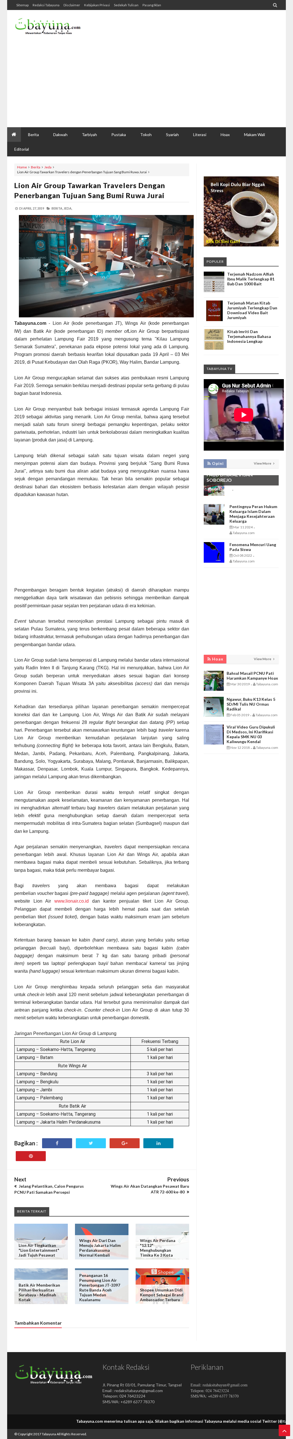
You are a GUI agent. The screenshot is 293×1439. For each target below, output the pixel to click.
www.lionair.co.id (71, 901)
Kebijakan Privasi (97, 5)
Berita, (57, 208)
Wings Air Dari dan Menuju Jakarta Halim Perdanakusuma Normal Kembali (100, 1247)
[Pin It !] (31, 1156)
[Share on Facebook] (57, 1143)
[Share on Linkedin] (158, 1143)
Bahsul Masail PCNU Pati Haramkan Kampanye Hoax (252, 675)
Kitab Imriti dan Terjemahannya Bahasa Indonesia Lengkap (249, 336)
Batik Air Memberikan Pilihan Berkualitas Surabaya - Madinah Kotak (39, 1292)
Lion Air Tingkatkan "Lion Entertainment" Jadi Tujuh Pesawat (39, 1250)
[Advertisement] (174, 81)
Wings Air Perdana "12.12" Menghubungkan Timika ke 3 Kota (157, 1247)
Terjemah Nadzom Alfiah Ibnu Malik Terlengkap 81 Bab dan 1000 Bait (250, 279)
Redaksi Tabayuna (46, 5)
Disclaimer (72, 5)
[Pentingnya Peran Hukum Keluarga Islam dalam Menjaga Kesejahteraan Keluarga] (214, 523)
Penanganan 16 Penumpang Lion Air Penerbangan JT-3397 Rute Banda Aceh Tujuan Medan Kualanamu (99, 1287)
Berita (35, 167)
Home (22, 167)
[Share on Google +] (125, 1143)
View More (263, 463)
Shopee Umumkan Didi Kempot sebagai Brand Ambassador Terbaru (161, 1294)
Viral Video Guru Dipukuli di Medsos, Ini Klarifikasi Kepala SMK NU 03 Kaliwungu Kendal (251, 734)
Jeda (48, 167)
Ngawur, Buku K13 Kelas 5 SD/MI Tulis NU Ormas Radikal (251, 704)
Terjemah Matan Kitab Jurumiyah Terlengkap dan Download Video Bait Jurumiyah (252, 310)
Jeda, (68, 208)
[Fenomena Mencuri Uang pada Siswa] (214, 561)
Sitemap (22, 5)
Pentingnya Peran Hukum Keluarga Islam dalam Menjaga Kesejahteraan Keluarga (253, 514)
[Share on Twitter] (91, 1143)
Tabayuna (49, 1434)
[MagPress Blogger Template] (48, 28)
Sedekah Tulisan (126, 5)
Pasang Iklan (151, 5)
